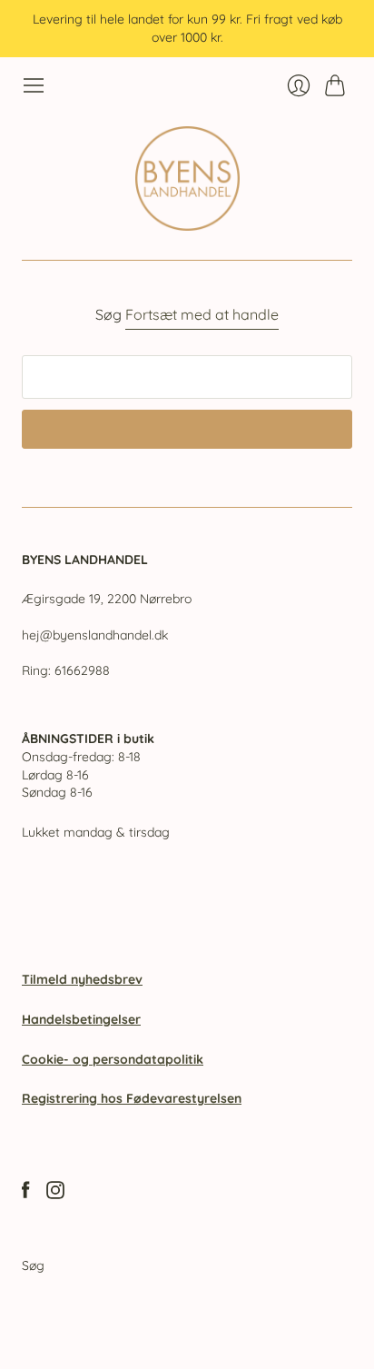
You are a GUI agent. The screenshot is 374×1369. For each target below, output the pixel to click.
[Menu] (34, 85)
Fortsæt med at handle (202, 314)
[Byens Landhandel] (187, 178)
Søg (33, 1265)
